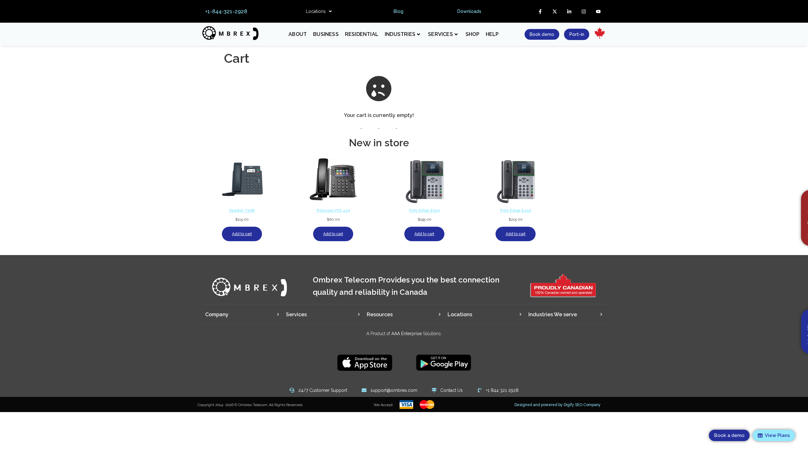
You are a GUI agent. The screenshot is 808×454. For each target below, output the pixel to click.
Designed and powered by (557, 405)
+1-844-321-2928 (226, 11)
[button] (318, 11)
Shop (472, 34)
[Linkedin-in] (569, 11)
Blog (398, 11)
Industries (400, 34)
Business (326, 34)
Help (492, 34)
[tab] (242, 315)
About (297, 34)
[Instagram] (583, 11)
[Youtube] (598, 11)
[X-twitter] (554, 11)
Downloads (469, 11)
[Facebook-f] (540, 11)
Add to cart (242, 234)
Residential (361, 34)
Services (440, 34)
